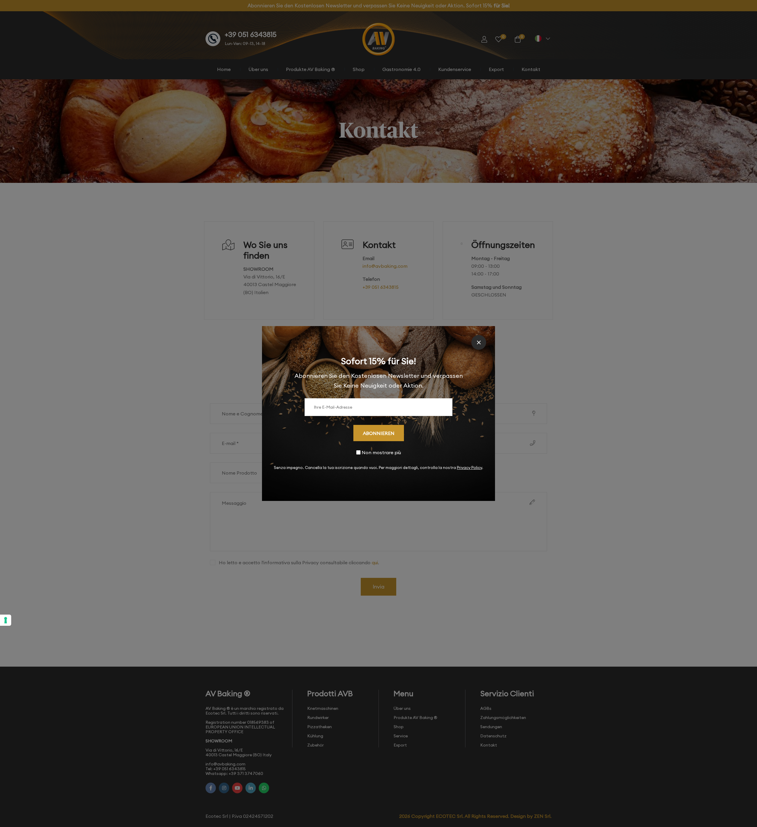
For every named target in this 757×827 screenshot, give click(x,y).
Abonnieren (378, 433)
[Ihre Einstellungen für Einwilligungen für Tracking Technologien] (5, 620)
